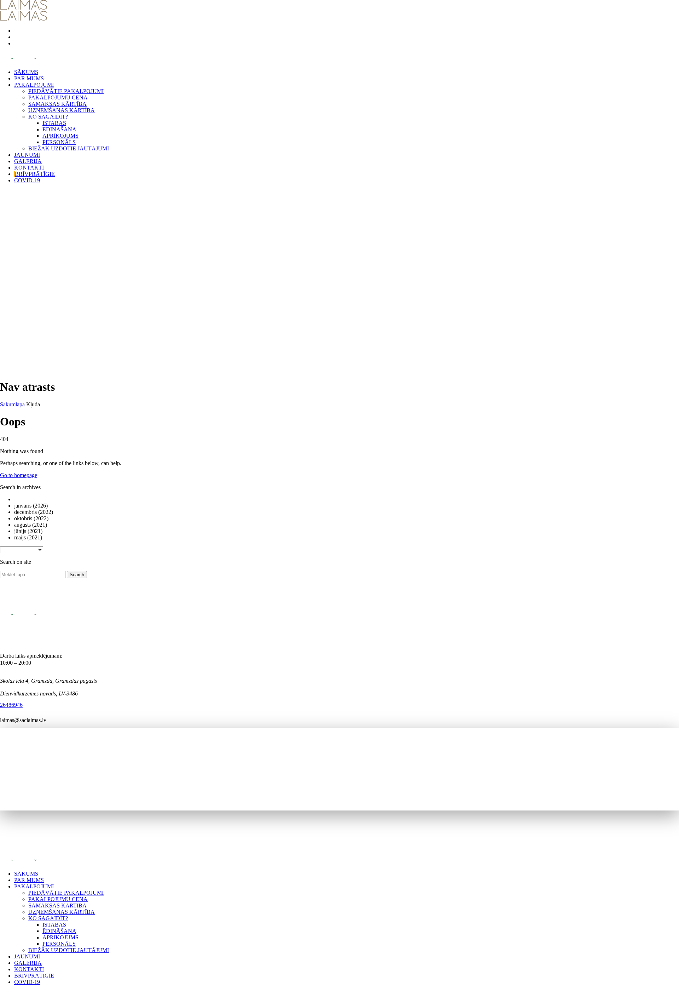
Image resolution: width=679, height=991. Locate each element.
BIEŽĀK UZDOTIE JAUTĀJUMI (68, 148)
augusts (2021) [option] (30, 525)
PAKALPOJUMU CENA (58, 97)
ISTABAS (54, 123)
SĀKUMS (26, 72)
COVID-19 (27, 180)
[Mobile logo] (23, 862)
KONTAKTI (29, 168)
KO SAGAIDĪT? (48, 117)
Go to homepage (18, 475)
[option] (346, 499)
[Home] (23, 8)
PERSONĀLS (59, 142)
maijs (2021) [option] (28, 537)
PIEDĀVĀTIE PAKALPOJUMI (66, 91)
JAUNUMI (27, 155)
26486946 (11, 705)
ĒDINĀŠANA (59, 129)
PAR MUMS (29, 78)
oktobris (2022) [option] (31, 518)
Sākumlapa (12, 404)
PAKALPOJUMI (34, 85)
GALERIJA (28, 161)
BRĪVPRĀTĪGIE (35, 174)
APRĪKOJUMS (60, 136)
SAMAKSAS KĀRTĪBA (57, 104)
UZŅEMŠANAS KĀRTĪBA (61, 110)
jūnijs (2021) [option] (28, 531)
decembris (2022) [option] (33, 512)
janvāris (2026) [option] (31, 506)
